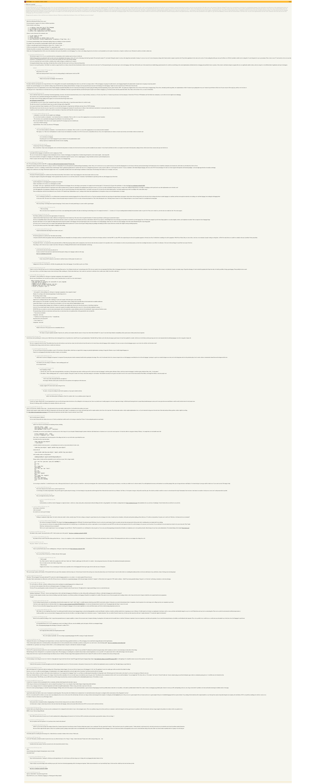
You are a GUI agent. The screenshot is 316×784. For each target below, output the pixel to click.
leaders (41, 1)
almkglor (42, 70)
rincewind (42, 494)
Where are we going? (30, 4)
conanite (32, 406)
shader (35, 415)
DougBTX (33, 680)
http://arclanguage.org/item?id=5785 (78, 548)
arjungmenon (37, 151)
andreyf (32, 575)
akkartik (45, 257)
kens (32, 657)
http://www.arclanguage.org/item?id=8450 (136, 185)
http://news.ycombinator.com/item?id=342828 (39, 768)
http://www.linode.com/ (70, 522)
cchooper (33, 82)
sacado (42, 128)
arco (32, 691)
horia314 (52, 394)
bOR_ (35, 274)
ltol (41, 552)
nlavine (39, 600)
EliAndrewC (33, 648)
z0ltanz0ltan (40, 241)
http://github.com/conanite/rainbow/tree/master (38, 412)
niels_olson (36, 767)
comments (37, 1)
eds (31, 639)
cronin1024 (50, 389)
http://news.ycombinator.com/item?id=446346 (78, 533)
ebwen (32, 747)
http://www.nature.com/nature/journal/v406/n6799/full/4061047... (72, 604)
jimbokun (39, 214)
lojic (32, 19)
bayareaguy (39, 262)
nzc (31, 737)
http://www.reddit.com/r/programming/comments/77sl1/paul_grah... (62, 163)
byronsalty (33, 732)
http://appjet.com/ (185, 528)
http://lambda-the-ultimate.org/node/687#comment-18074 (106, 658)
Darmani (36, 742)
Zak (38, 144)
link (40, 19)
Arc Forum (29, 1)
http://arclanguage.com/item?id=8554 (37, 100)
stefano (31, 5)
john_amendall (47, 384)
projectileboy (33, 570)
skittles (35, 761)
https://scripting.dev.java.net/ (131, 502)
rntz (35, 399)
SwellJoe (39, 234)
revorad (35, 531)
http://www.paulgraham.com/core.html (43, 253)
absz (38, 547)
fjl (44, 135)
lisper (32, 707)
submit (45, 1)
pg (35, 54)
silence (45, 77)
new (33, 1)
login (290, 1)
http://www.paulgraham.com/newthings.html (116, 642)
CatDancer (39, 506)
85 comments (40, 5)
